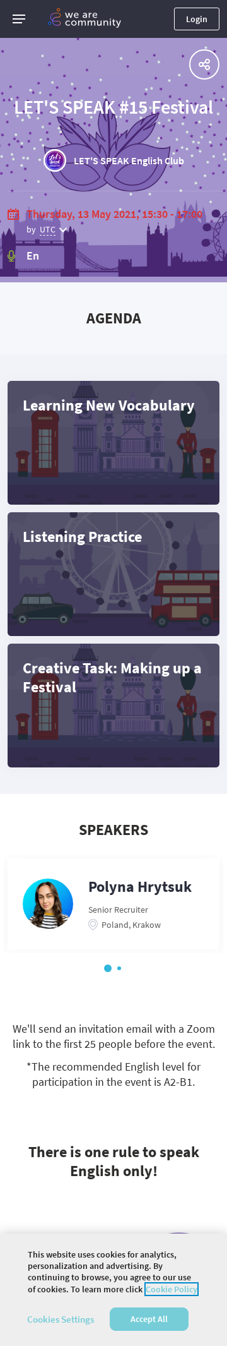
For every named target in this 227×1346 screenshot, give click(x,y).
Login (196, 19)
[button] (19, 19)
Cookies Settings (60, 1319)
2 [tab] (119, 968)
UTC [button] (47, 229)
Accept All (149, 1319)
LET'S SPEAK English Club (129, 160)
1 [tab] (108, 968)
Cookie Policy (171, 1289)
